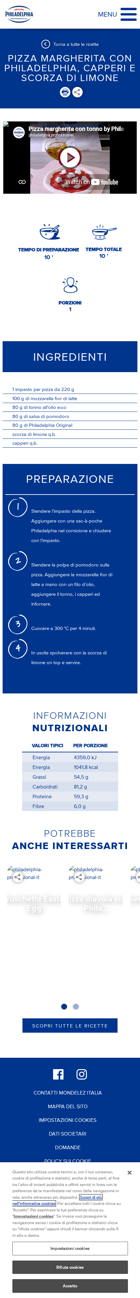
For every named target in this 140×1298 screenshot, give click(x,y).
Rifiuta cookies (70, 1267)
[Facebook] (58, 1074)
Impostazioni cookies (70, 1248)
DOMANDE (67, 1147)
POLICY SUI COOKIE (67, 1161)
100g (18, 398)
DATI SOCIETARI (67, 1134)
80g (17, 407)
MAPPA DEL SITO (68, 1106)
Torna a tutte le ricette (76, 44)
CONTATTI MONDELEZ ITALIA (68, 1093)
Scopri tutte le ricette (70, 1025)
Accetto (70, 1285)
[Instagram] (82, 1074)
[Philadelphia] (19, 14)
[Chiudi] (129, 1172)
